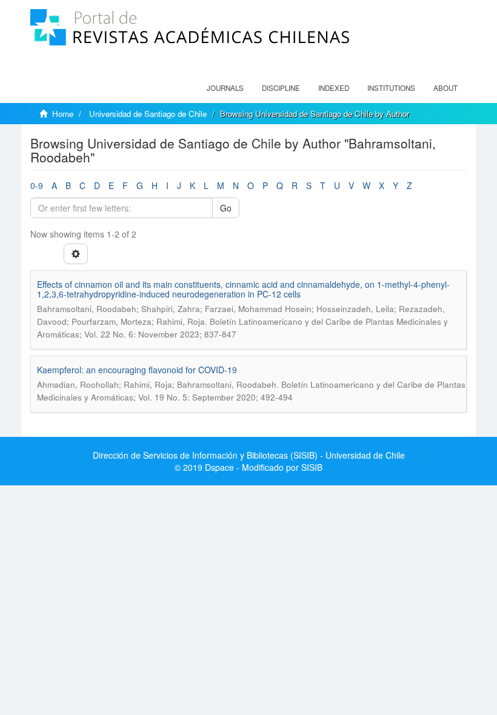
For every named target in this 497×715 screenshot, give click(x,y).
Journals (225, 88)
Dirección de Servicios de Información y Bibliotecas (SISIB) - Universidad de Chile (249, 455)
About (445, 88)
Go (226, 208)
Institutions (391, 88)
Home (62, 113)
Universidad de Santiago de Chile (148, 113)
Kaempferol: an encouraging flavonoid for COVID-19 (137, 370)
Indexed (333, 88)
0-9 (36, 185)
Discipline (281, 88)
